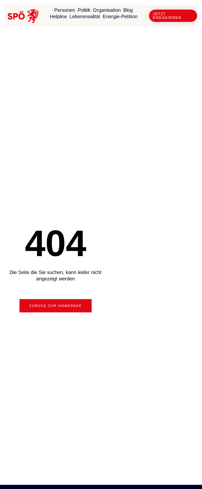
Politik (84, 10)
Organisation (107, 10)
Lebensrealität (84, 16)
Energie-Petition (120, 16)
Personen (64, 10)
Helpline (58, 16)
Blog (128, 10)
